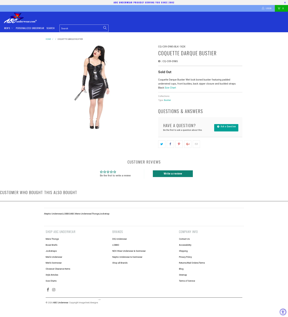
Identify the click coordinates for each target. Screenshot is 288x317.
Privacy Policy (185, 257)
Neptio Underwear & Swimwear (127, 257)
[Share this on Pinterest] (179, 144)
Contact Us (184, 239)
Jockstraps (51, 251)
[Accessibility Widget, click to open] (283, 312)
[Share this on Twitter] (161, 144)
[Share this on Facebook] (170, 144)
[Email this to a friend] (196, 144)
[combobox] (84, 28)
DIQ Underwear (119, 239)
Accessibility (185, 245)
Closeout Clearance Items (58, 269)
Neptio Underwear (53, 213)
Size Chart (170, 87)
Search (50, 28)
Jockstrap (105, 213)
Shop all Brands (120, 263)
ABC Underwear (60, 302)
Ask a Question (228, 126)
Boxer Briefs (51, 245)
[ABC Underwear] (145, 18)
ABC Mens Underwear (80, 213)
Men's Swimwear (54, 263)
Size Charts (51, 281)
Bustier (167, 100)
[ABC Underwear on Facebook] (48, 290)
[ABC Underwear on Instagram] (54, 290)
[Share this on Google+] (187, 144)
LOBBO (66, 213)
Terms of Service (187, 281)
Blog (181, 269)
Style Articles (52, 275)
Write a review (173, 173)
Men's (7, 28)
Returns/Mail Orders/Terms (192, 263)
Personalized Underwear (30, 28)
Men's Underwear (54, 257)
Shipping (183, 251)
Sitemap (183, 275)
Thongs (95, 213)
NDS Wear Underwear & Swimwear (129, 251)
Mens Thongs (52, 239)
